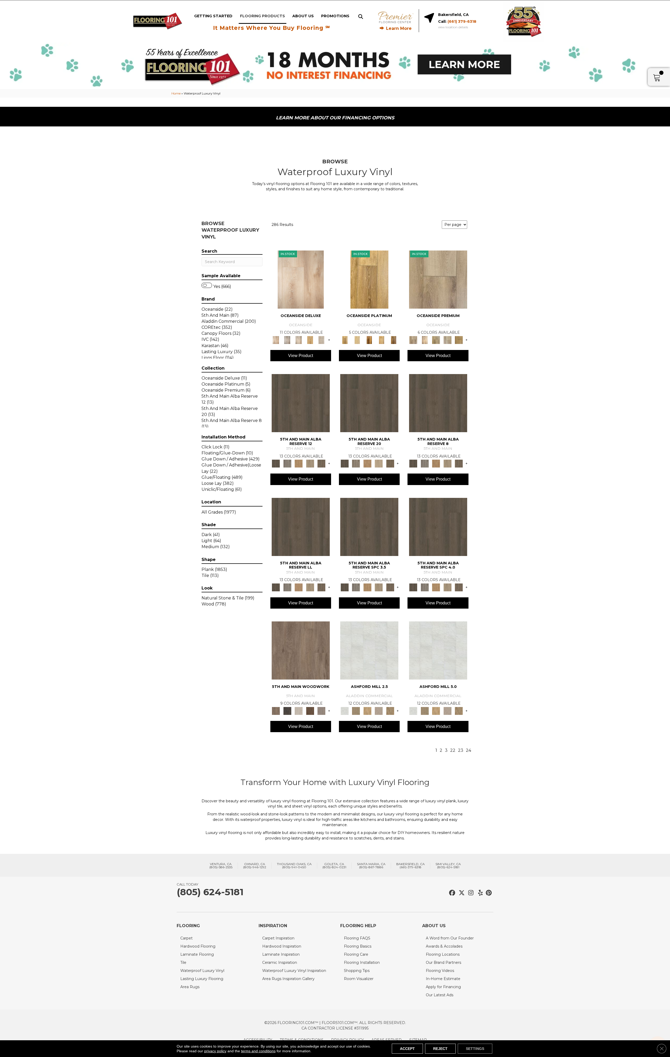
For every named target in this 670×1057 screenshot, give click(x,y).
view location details (453, 27)
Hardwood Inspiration (281, 946)
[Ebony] (287, 710)
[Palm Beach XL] (448, 339)
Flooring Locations (443, 954)
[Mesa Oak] (310, 463)
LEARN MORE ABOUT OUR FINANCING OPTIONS (335, 118)
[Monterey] (369, 279)
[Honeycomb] (299, 463)
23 (460, 750)
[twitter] (460, 893)
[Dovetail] (301, 650)
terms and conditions (258, 1051)
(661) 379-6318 (462, 21)
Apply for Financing (443, 986)
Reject (440, 1049)
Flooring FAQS (357, 938)
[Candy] (299, 339)
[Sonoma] (381, 339)
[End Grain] (299, 710)
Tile (183, 962)
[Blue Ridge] (287, 463)
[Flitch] (321, 710)
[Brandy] (301, 279)
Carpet (186, 938)
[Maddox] (367, 710)
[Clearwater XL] (438, 279)
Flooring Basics (357, 946)
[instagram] (469, 893)
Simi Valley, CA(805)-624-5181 (448, 866)
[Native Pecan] (321, 463)
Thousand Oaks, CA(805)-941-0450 (294, 866)
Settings (475, 1049)
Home (176, 93)
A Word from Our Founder (450, 938)
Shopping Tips (357, 970)
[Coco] (310, 339)
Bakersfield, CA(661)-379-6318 (410, 866)
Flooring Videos (440, 970)
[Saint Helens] (393, 339)
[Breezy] (287, 339)
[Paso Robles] (369, 339)
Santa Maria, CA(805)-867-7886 (371, 866)
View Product (300, 355)
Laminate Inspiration (281, 954)
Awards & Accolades (444, 946)
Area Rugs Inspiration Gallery (288, 978)
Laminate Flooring (197, 954)
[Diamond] (321, 339)
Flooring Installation (362, 962)
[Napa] (357, 339)
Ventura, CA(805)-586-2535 (220, 866)
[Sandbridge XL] (459, 339)
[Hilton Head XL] (436, 339)
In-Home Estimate (443, 978)
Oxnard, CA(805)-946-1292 (254, 866)
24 (468, 750)
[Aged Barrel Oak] (301, 403)
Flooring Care (356, 954)
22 (452, 750)
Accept (407, 1049)
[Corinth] (379, 710)
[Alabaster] (369, 650)
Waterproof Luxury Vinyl (202, 970)
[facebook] (451, 893)
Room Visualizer (358, 978)
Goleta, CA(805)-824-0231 (334, 866)
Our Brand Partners (443, 962)
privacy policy (215, 1051)
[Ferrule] (310, 710)
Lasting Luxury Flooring (201, 978)
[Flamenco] (424, 339)
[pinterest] (488, 893)
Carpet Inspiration (278, 938)
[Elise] (356, 710)
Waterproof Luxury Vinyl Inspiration (294, 970)
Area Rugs (189, 986)
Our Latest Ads (439, 995)
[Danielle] (390, 710)
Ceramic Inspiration (279, 962)
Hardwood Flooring (197, 946)
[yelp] (479, 893)
